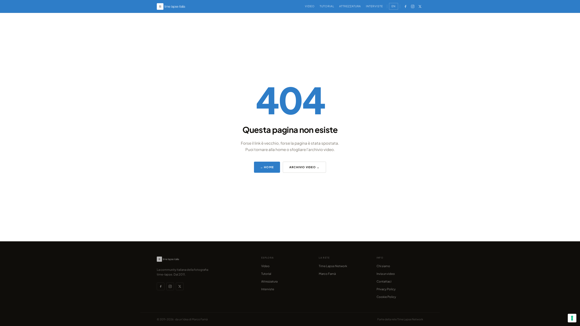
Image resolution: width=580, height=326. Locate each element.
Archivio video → (304, 167)
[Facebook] (405, 6)
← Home (267, 167)
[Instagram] (412, 6)
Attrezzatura (350, 6)
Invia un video (386, 274)
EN (394, 6)
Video (310, 6)
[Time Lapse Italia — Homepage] (173, 6)
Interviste (374, 6)
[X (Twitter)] (419, 6)
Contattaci (384, 281)
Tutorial (327, 6)
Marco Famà (327, 274)
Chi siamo (383, 266)
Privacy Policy (386, 289)
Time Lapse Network (333, 266)
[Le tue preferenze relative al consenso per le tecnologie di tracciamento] (572, 318)
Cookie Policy (386, 297)
